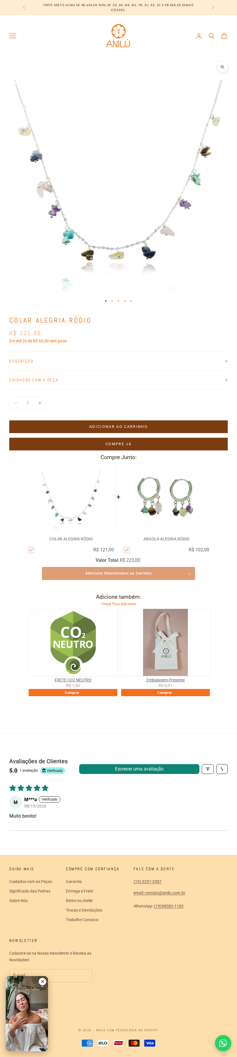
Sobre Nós (18, 900)
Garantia (74, 881)
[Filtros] (208, 769)
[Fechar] (42, 981)
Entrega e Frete (79, 891)
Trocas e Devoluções (84, 910)
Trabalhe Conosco (82, 919)
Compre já (118, 444)
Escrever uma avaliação (139, 769)
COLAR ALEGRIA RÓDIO (71, 539)
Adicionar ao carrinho (118, 426)
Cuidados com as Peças (30, 881)
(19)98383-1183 (169, 906)
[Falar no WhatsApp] (223, 1043)
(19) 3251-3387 (148, 881)
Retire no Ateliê (79, 900)
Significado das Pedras (29, 891)
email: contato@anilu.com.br (159, 892)
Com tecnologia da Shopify (133, 1030)
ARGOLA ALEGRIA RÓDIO (166, 539)
